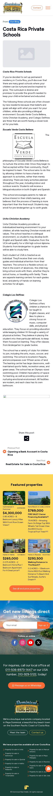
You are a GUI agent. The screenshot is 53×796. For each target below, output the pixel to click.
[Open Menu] (48, 8)
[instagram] (22, 642)
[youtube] (30, 642)
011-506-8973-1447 (19, 670)
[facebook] (14, 642)
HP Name (3, 602)
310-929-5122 (27, 674)
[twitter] (38, 642)
